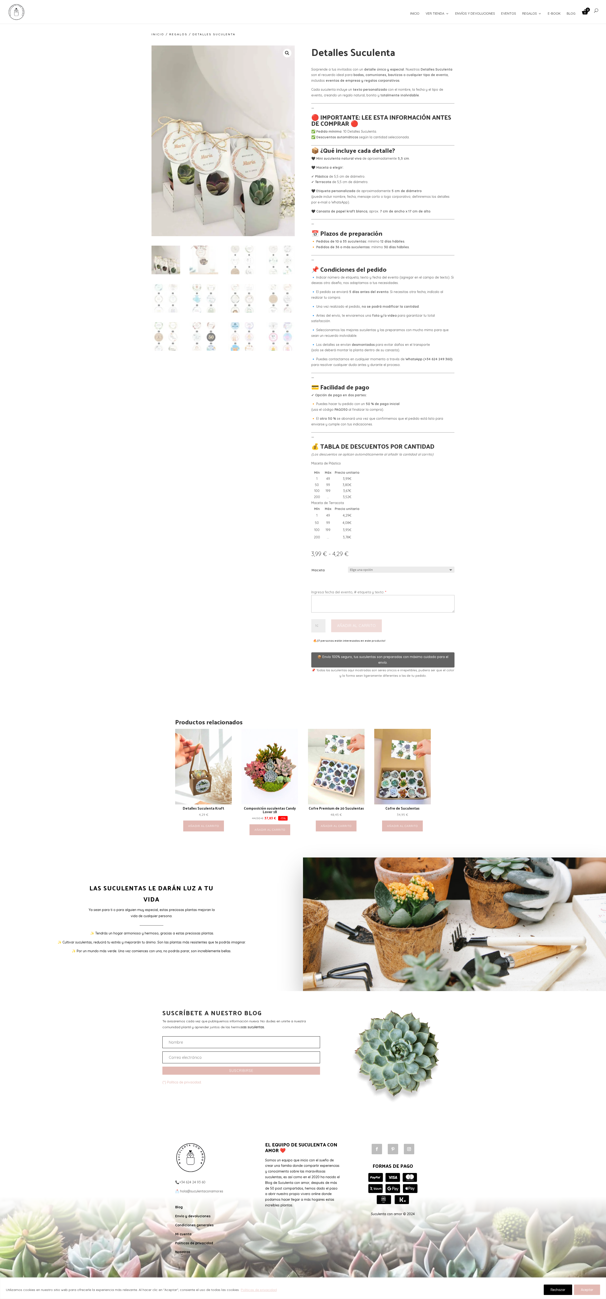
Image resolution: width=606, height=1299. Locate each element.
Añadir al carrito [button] (203, 826)
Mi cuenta (183, 1234)
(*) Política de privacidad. (182, 1082)
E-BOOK (554, 14)
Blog (179, 1207)
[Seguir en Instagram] (409, 1149)
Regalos (178, 34)
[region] (303, 1288)
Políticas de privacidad (259, 1290)
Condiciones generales (194, 1225)
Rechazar (558, 1290)
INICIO (414, 14)
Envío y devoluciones (192, 1216)
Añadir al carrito (356, 625)
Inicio (158, 34)
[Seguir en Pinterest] (393, 1149)
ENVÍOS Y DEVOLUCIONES (475, 14)
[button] (287, 53)
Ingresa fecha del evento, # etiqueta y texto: (348, 592)
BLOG (571, 14)
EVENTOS (508, 14)
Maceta (318, 570)
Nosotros (182, 1252)
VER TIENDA (435, 14)
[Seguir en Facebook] (377, 1149)
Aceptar (587, 1290)
